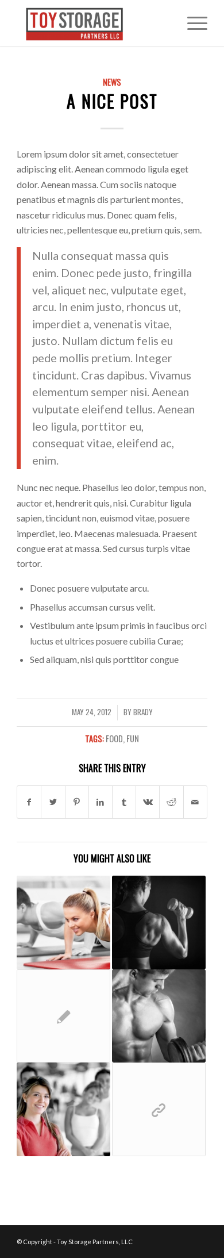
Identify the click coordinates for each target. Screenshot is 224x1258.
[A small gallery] (63, 922)
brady (143, 712)
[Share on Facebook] (29, 802)
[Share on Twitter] (52, 802)
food (114, 738)
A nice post (112, 101)
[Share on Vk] (147, 802)
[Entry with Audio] (159, 1016)
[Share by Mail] (195, 802)
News (112, 82)
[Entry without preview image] (63, 1016)
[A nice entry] (63, 1109)
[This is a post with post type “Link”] (159, 1109)
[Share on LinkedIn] (100, 802)
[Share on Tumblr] (124, 802)
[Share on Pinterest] (76, 802)
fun (132, 738)
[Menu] (191, 23)
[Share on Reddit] (171, 802)
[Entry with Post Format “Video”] (159, 922)
